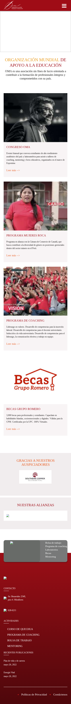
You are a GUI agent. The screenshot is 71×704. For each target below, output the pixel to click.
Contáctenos (60, 694)
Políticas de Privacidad (34, 694)
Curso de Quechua (20, 629)
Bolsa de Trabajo (19, 640)
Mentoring (15, 646)
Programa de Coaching (23, 634)
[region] (35, 26)
